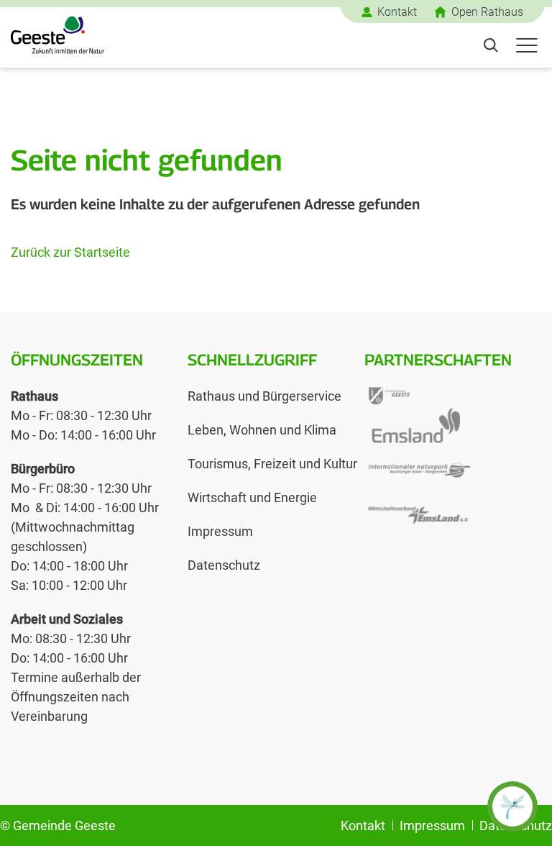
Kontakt (397, 12)
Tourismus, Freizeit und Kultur (272, 463)
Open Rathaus (487, 12)
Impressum (220, 531)
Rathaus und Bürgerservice (264, 396)
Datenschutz (224, 565)
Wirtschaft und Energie (252, 497)
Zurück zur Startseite (70, 252)
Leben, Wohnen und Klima (262, 429)
